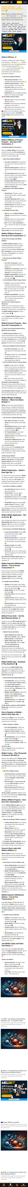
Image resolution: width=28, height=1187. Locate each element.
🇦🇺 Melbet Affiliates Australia (10, 1122)
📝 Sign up (11, 1185)
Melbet (19, 62)
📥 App (17, 1185)
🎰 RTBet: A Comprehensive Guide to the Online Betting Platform (13, 1173)
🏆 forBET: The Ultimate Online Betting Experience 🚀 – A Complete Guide (13, 1019)
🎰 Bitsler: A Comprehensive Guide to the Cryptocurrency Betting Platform (14, 1071)
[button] (11, 2)
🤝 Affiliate (23, 1185)
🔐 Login (3, 1185)
